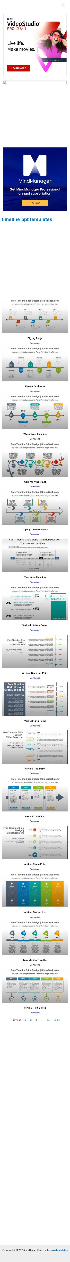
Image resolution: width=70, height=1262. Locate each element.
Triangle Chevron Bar (35, 960)
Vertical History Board (35, 625)
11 (48, 1020)
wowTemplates (59, 1250)
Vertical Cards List (35, 816)
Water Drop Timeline (35, 434)
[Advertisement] (35, 261)
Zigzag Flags (35, 338)
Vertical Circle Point (35, 864)
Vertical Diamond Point (35, 673)
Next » (57, 1020)
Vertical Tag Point (35, 768)
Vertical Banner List (35, 912)
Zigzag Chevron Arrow (35, 529)
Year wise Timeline (35, 577)
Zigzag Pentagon (35, 386)
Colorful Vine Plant (35, 481)
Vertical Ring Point (35, 720)
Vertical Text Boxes (35, 1007)
